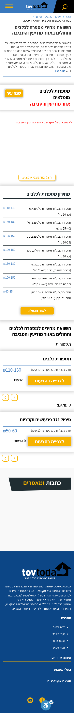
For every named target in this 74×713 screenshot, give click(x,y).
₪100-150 (9, 277)
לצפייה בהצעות (49, 380)
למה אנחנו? (59, 627)
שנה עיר (14, 93)
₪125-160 (9, 236)
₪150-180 (9, 222)
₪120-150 (9, 250)
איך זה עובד (58, 634)
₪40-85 (8, 291)
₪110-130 (9, 208)
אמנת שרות (59, 641)
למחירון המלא (37, 311)
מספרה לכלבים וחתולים (48, 16)
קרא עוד (60, 71)
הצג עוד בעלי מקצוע (37, 177)
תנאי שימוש (59, 647)
